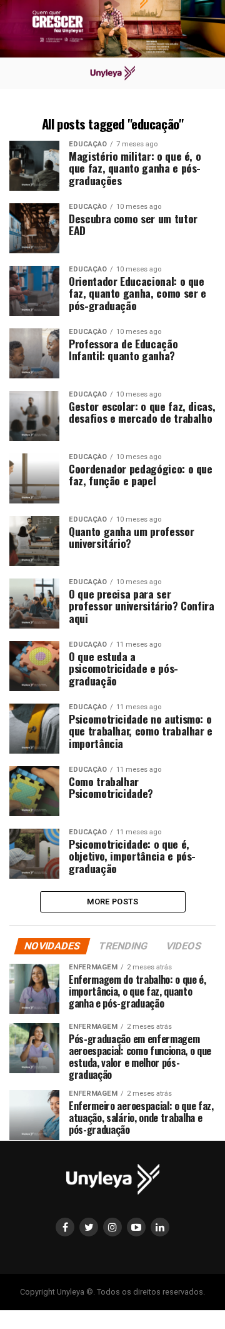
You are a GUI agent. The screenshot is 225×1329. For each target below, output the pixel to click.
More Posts (113, 901)
